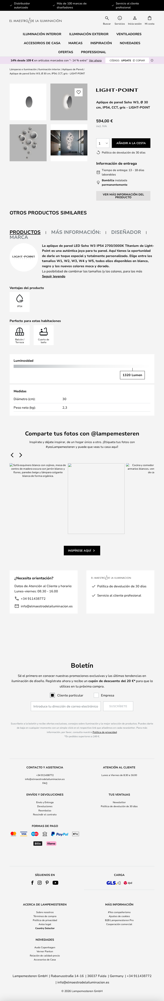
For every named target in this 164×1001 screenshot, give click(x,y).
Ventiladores (128, 34)
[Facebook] (32, 883)
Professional (93, 52)
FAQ (44, 783)
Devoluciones (44, 806)
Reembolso (44, 810)
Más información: (76, 232)
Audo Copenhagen (44, 947)
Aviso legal (45, 924)
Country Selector (45, 928)
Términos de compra (44, 916)
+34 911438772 (33, 598)
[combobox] (107, 20)
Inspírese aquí (79, 550)
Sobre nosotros (45, 912)
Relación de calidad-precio (45, 955)
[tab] (28, 232)
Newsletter (119, 802)
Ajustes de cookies (119, 916)
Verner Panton (45, 951)
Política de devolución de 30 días (119, 806)
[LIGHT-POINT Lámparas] (117, 90)
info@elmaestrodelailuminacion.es (47, 606)
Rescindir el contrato (45, 814)
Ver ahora (95, 60)
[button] (28, 142)
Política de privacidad (105, 732)
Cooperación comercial (119, 924)
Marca (19, 237)
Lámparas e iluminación (23, 69)
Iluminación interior (49, 69)
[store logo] (36, 20)
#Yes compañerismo (119, 912)
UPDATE (127, 60)
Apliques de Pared (72, 69)
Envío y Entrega (45, 802)
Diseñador (126, 232)
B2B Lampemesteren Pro (119, 920)
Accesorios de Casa (45, 959)
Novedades (130, 43)
